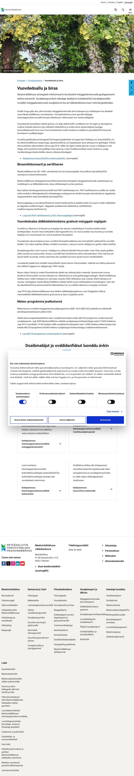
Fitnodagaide (60, 595)
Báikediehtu (33, 600)
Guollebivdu (111, 600)
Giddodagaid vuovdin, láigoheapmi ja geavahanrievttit (64, 617)
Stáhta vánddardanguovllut (37, 612)
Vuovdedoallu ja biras (64, 605)
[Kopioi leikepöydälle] (131, 93)
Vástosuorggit (8, 600)
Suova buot (105, 420)
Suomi (103, 2)
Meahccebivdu (113, 605)
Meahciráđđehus (11, 589)
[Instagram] (13, 563)
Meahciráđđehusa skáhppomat (62, 651)
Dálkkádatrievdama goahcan (89, 608)
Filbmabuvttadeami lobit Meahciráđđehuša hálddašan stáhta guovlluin (12, 701)
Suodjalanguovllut (36, 617)
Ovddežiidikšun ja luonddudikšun (88, 633)
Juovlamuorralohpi (10, 770)
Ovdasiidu (21, 80)
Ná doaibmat (8, 595)
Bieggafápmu (60, 610)
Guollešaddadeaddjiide (65, 639)
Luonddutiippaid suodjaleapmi (87, 621)
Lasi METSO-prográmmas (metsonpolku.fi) (42, 333)
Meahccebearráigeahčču (117, 610)
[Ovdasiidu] (115, 9)
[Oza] (123, 9)
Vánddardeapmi (113, 595)
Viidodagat (33, 595)
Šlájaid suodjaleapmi (90, 626)
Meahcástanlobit (9, 673)
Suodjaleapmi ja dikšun (88, 591)
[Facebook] (4, 563)
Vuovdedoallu (60, 600)
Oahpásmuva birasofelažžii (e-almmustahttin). (44, 158)
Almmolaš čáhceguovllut (34, 632)
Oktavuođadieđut (10, 605)
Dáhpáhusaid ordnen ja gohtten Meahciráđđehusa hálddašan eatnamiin (12, 753)
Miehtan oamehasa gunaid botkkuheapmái (12, 764)
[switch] (52, 402)
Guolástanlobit (8, 669)
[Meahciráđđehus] (11, 9)
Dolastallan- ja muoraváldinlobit (9, 738)
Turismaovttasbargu (63, 625)
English (120, 2)
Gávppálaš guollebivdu (64, 644)
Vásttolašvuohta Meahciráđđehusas (10, 612)
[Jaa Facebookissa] (131, 82)
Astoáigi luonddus (115, 589)
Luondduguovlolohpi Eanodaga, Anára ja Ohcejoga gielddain (11, 724)
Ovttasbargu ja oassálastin (8, 619)
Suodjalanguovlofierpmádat (91, 614)
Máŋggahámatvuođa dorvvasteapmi (90, 601)
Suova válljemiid (67, 420)
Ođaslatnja (7, 625)
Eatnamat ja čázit (37, 589)
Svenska (111, 2)
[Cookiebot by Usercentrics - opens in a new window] (112, 354)
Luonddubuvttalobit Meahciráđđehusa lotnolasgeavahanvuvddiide (13, 713)
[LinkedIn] (18, 563)
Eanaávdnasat (60, 634)
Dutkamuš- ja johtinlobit (13, 731)
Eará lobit (6, 744)
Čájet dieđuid (113, 411)
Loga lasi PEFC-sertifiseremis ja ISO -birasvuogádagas (48, 215)
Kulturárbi (84, 639)
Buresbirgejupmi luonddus (114, 621)
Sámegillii (128, 2)
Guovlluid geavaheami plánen (38, 639)
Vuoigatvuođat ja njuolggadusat (36, 647)
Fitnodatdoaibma (35, 80)
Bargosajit (6, 630)
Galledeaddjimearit (115, 636)
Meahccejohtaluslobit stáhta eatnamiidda (12, 680)
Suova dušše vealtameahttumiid (28, 420)
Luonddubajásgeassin (116, 627)
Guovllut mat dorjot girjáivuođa (37, 624)
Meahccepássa (113, 632)
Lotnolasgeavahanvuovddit (39, 605)
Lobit (4, 663)
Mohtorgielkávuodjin (115, 614)
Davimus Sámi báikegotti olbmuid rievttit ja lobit (10, 689)
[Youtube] (22, 563)
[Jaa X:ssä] (131, 87)
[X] (8, 563)
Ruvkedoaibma (61, 630)
